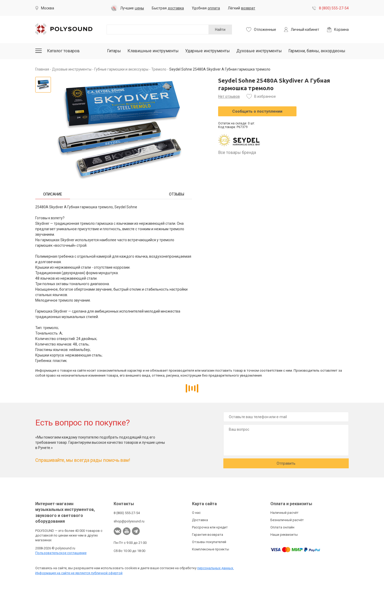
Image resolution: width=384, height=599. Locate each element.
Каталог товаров (63, 50)
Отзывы (176, 194)
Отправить (286, 463)
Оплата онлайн (282, 527)
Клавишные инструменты (153, 50)
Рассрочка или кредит (210, 527)
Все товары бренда (237, 152)
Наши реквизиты (284, 535)
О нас (196, 513)
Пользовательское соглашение (60, 553)
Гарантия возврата (207, 535)
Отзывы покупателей (209, 542)
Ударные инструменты (207, 50)
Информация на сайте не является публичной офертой (79, 573)
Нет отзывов (229, 96)
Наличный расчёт (284, 513)
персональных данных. (215, 568)
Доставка (200, 520)
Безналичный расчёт (287, 520)
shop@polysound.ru (129, 521)
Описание (52, 194)
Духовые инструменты (259, 50)
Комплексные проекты (210, 549)
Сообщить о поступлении (257, 111)
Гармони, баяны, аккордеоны (316, 50)
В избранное (265, 96)
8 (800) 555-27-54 (334, 8)
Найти (220, 29)
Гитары (114, 50)
